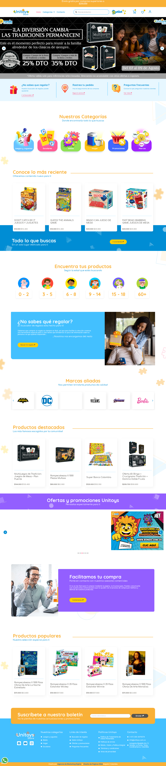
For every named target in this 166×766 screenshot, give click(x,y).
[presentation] (78, 553)
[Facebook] (19, 743)
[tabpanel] (29, 511)
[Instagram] (32, 743)
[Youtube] (25, 743)
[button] (13, 400)
